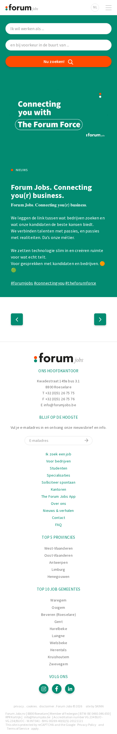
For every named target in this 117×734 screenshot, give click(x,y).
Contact (58, 517)
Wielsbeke (58, 642)
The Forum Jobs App (58, 496)
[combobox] (58, 45)
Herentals (58, 649)
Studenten (58, 468)
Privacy (19, 706)
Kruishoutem (58, 656)
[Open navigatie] (109, 7)
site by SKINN (95, 706)
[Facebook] (56, 689)
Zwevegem (58, 663)
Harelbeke (58, 628)
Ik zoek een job (58, 454)
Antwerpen (58, 562)
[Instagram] (43, 689)
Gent (58, 621)
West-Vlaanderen (58, 548)
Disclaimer (46, 706)
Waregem (58, 600)
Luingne (58, 635)
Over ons (58, 503)
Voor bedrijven (58, 461)
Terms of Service (18, 728)
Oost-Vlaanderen (58, 555)
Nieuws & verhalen (58, 510)
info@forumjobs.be (60, 404)
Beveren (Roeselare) (58, 614)
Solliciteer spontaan (58, 482)
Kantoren (58, 489)
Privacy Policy (86, 725)
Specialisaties (58, 475)
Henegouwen (59, 576)
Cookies (31, 706)
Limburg (58, 569)
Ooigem (58, 607)
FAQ (58, 524)
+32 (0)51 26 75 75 (60, 392)
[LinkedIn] (70, 689)
